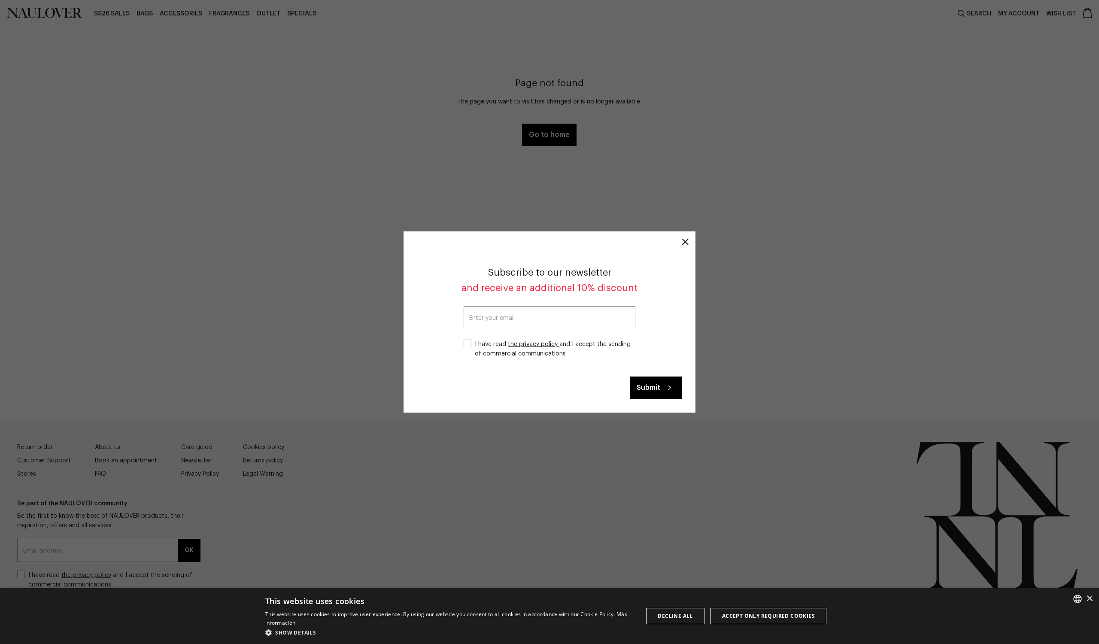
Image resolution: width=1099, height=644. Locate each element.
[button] (448, 632)
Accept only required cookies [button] (768, 616)
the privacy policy (533, 344)
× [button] (1089, 598)
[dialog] (549, 616)
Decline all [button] (675, 616)
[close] (685, 241)
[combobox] (1077, 599)
